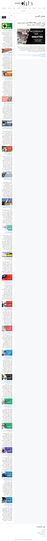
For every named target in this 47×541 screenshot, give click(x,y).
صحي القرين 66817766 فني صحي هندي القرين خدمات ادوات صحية (31, 24)
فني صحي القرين (21, 54)
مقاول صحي (34, 55)
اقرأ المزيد (29, 51)
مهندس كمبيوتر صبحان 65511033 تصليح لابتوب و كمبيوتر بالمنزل (8, 455)
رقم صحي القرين (33, 54)
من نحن (44, 535)
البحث (11, 15)
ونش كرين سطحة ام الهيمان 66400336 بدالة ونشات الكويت (7, 179)
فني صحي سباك (42, 53)
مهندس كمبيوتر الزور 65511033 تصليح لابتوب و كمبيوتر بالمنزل (8, 430)
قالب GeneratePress (18, 539)
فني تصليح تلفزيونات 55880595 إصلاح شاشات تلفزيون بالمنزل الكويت (8, 309)
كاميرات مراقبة (23, 10)
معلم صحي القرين (39, 55)
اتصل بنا (44, 529)
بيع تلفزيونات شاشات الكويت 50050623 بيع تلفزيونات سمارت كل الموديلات (7, 282)
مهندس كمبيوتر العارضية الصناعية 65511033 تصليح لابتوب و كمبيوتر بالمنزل (7, 479)
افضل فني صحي (38, 54)
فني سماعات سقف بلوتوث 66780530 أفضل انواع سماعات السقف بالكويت (7, 78)
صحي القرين (29, 54)
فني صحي (25, 54)
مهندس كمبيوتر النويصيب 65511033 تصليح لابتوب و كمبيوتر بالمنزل (8, 382)
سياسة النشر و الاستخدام (41, 532)
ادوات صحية (42, 54)
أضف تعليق (42, 56)
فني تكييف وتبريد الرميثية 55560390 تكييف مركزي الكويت (8, 259)
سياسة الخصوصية (42, 534)
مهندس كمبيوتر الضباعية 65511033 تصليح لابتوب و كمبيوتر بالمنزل (8, 406)
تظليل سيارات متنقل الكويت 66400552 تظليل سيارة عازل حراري (7, 128)
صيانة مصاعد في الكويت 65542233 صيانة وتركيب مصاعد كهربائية (8, 154)
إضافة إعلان (43, 531)
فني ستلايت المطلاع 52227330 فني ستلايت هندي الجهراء (7, 207)
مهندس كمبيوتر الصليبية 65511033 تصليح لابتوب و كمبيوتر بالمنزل (8, 505)
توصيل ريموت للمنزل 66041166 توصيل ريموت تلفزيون (8, 232)
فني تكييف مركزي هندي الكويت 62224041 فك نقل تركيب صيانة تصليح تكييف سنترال (7, 357)
